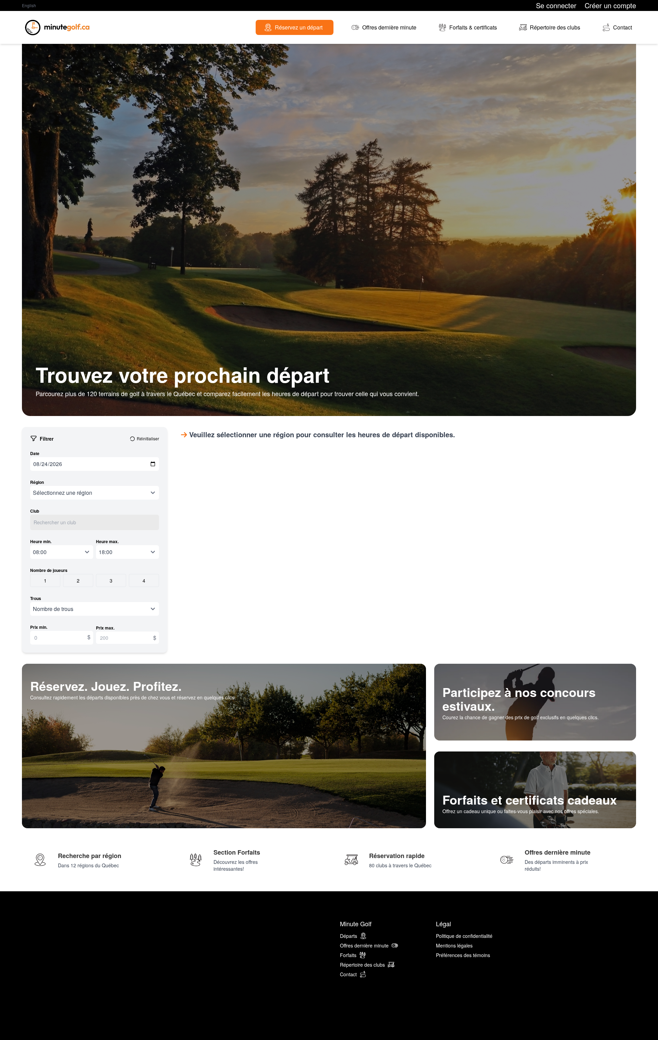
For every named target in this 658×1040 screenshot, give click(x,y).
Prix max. (105, 628)
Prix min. (38, 627)
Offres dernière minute (364, 945)
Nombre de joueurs (49, 570)
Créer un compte (610, 5)
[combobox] (94, 522)
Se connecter (556, 5)
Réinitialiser (148, 438)
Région (37, 482)
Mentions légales (454, 945)
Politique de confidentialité (464, 935)
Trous (35, 598)
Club (34, 511)
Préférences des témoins (463, 955)
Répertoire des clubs (362, 964)
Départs (348, 935)
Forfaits (348, 955)
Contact (348, 974)
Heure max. (107, 541)
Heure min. (40, 541)
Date (34, 453)
